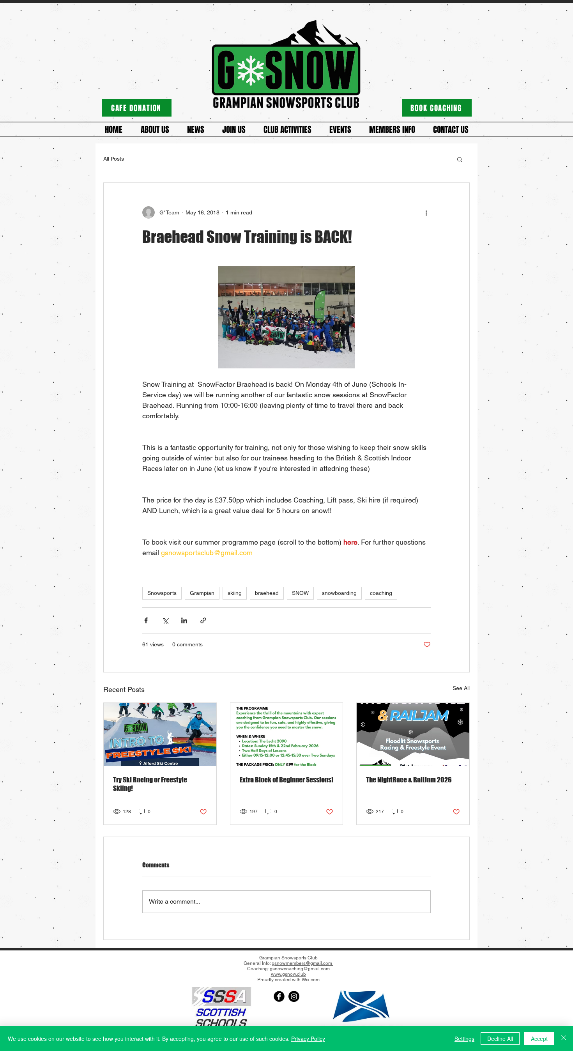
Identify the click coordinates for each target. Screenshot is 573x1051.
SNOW (300, 593)
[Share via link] (203, 620)
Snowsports (162, 593)
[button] (154, 129)
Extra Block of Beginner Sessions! (286, 779)
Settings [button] (464, 1038)
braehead (267, 593)
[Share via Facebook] (146, 620)
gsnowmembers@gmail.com (302, 963)
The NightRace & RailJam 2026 (409, 779)
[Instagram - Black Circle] (293, 996)
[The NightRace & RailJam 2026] (413, 734)
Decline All (500, 1038)
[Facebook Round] (279, 996)
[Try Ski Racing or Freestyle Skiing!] (160, 734)
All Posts (113, 159)
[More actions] (426, 212)
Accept (539, 1038)
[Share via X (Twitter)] (165, 620)
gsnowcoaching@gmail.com (300, 968)
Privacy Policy (308, 1038)
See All (461, 688)
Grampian (202, 593)
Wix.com (311, 979)
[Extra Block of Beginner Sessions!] (286, 734)
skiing (235, 593)
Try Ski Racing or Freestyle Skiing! (150, 784)
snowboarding (339, 593)
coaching (381, 593)
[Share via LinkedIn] (184, 620)
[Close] (563, 1038)
